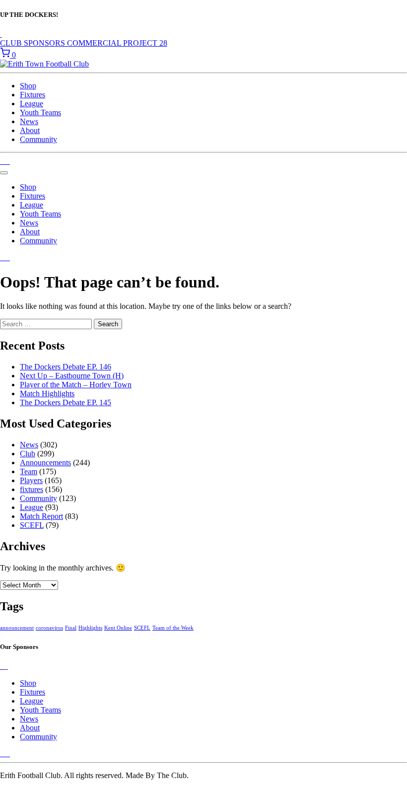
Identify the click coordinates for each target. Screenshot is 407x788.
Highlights (90, 628)
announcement (17, 628)
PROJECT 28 (145, 43)
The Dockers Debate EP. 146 (65, 366)
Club (27, 453)
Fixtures (32, 94)
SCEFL (32, 525)
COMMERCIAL (95, 43)
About (30, 130)
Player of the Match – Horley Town (76, 384)
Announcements (45, 462)
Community (38, 139)
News (29, 121)
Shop (28, 85)
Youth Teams (40, 112)
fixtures (31, 489)
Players (31, 480)
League (31, 103)
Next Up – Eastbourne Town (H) (72, 375)
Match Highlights (47, 393)
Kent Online (118, 628)
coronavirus (49, 628)
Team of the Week (173, 628)
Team (28, 471)
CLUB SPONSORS (33, 43)
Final (70, 628)
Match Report (41, 516)
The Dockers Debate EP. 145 (65, 402)
